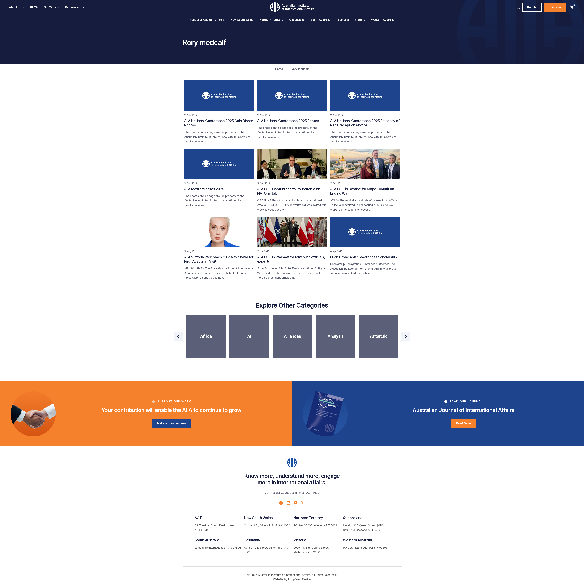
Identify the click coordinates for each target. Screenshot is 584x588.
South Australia (320, 19)
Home (34, 6)
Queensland (297, 19)
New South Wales (242, 19)
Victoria (360, 19)
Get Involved (73, 7)
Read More (463, 423)
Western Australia (382, 19)
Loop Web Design (299, 579)
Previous (178, 336)
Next (405, 336)
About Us (15, 7)
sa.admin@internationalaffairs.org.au (218, 547)
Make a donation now (171, 423)
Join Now (555, 7)
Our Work (50, 7)
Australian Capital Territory (207, 19)
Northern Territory (271, 19)
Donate (532, 7)
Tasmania (342, 19)
